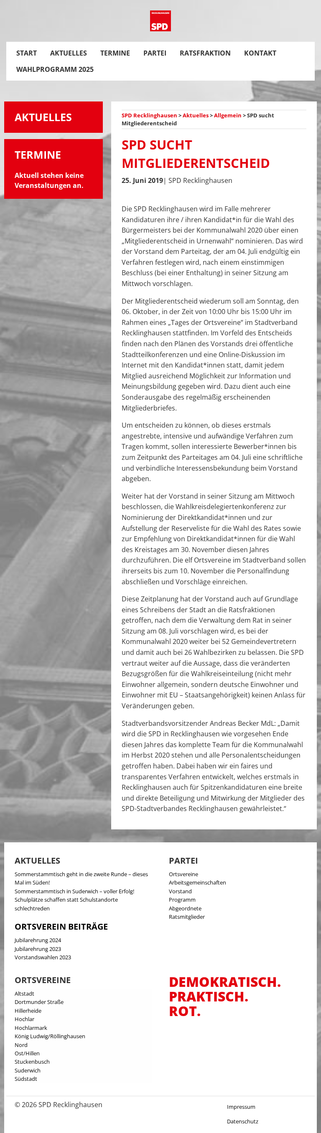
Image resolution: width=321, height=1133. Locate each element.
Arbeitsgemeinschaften (197, 882)
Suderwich (28, 1070)
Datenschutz (242, 1121)
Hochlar (24, 1019)
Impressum (241, 1106)
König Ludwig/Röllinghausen (50, 1036)
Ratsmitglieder (187, 916)
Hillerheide (28, 1010)
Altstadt (24, 993)
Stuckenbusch (32, 1061)
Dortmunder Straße (39, 1002)
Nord (21, 1045)
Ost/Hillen (27, 1053)
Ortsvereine (183, 874)
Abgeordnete (185, 908)
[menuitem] (26, 53)
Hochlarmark (31, 1028)
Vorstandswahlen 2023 (43, 957)
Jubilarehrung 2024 (38, 940)
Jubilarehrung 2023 (38, 949)
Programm (182, 899)
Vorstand (180, 891)
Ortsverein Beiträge (61, 926)
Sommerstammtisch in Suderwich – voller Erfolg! (74, 891)
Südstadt (26, 1078)
